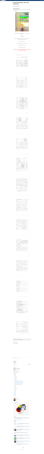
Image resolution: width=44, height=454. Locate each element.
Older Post (30, 357)
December (15, 376)
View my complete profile (18, 399)
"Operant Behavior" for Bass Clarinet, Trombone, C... (19, 383)
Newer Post (14, 357)
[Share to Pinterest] (21, 339)
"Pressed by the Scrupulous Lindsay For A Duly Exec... (19, 382)
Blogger (24, 449)
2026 (14, 374)
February (15, 388)
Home (22, 357)
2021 (14, 391)
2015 (14, 395)
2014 (14, 396)
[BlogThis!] (19, 339)
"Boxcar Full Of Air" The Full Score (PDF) (18, 380)
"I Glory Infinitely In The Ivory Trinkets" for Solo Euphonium (21, 443)
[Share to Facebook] (20, 339)
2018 (14, 393)
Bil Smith (17, 398)
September (15, 378)
